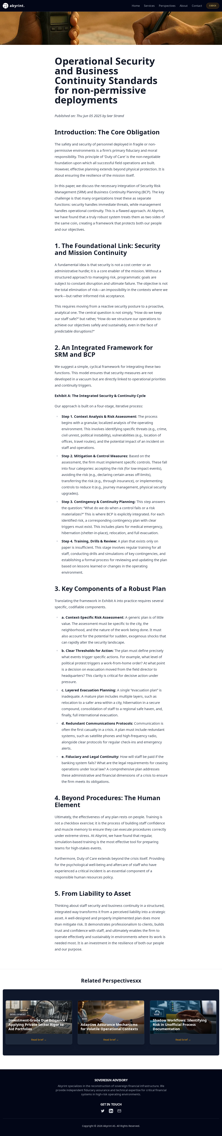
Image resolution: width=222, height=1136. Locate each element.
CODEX (212, 6)
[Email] (119, 1111)
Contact (197, 6)
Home (136, 6)
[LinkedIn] (111, 1111)
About (184, 6)
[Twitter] (103, 1111)
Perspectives (167, 6)
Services (149, 6)
